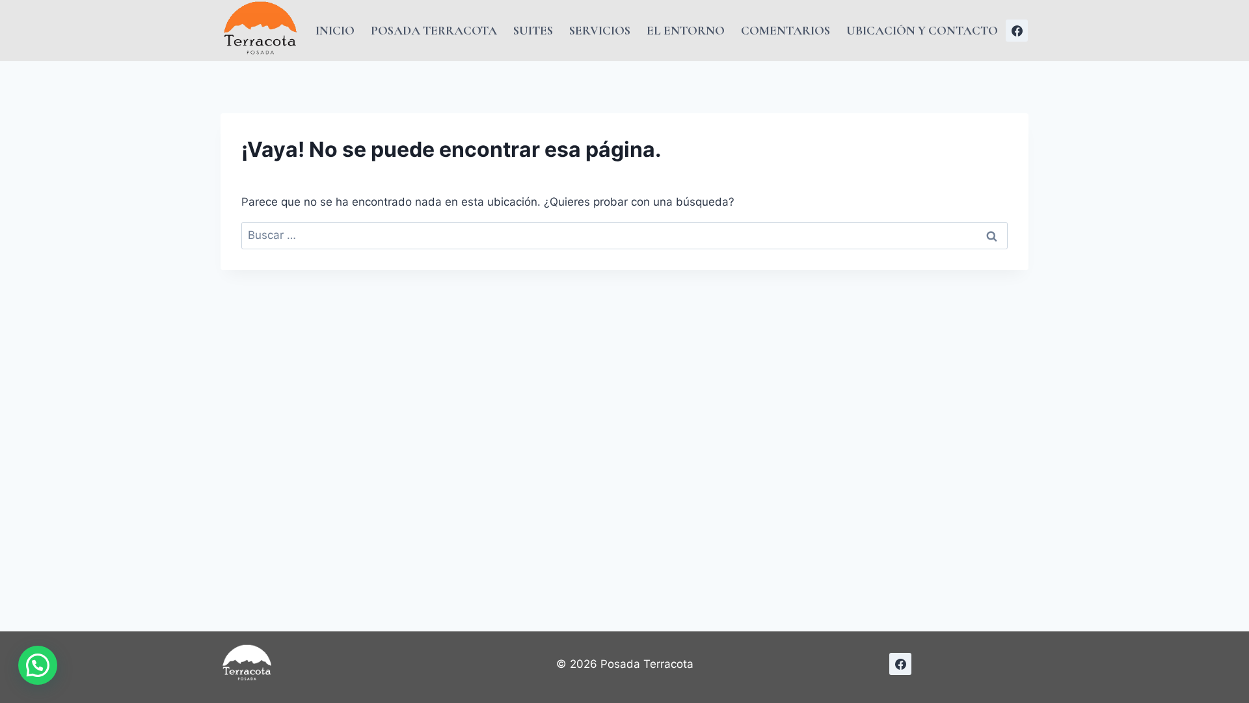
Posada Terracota (434, 30)
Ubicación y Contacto (922, 30)
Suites (533, 30)
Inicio (335, 30)
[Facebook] (1017, 31)
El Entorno (686, 30)
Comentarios (785, 30)
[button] (37, 665)
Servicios (599, 30)
